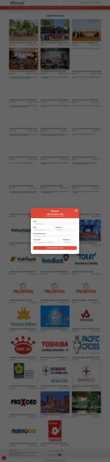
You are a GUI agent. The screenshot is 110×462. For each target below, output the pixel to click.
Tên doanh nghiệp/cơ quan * (39, 233)
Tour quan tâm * (37, 239)
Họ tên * (35, 221)
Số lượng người (66, 239)
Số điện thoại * (58, 227)
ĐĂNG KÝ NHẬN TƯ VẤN (55, 248)
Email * (35, 227)
